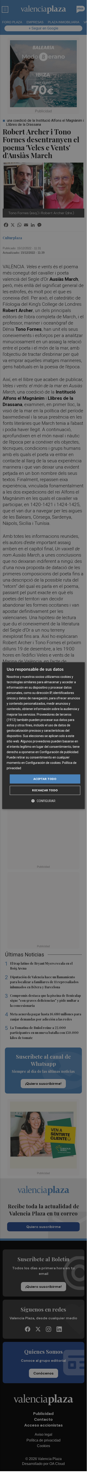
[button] (43, 800)
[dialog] (43, 735)
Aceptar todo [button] (45, 779)
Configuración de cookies (43, 763)
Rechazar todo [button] (45, 790)
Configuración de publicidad (59, 752)
